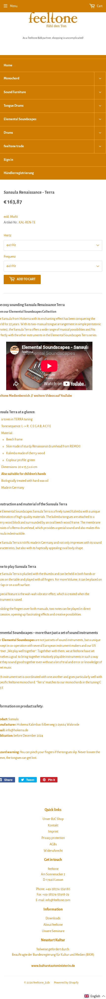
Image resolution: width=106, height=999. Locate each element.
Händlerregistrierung (19, 173)
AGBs (53, 844)
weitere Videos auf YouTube (53, 395)
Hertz (7, 235)
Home (8, 65)
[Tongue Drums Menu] (100, 106)
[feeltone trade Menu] (100, 146)
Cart (99, 6)
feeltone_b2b (41, 982)
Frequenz (10, 256)
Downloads (53, 918)
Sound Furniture (15, 92)
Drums (8, 132)
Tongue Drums (13, 105)
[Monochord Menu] (100, 78)
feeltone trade (14, 146)
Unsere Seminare (53, 931)
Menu (14, 6)
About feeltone (53, 924)
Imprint (53, 831)
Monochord (11, 78)
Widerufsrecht (53, 850)
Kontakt (53, 825)
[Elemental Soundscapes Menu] (100, 119)
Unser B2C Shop (53, 819)
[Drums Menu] (100, 133)
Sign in (8, 160)
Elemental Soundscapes (20, 119)
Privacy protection (53, 838)
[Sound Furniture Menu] (100, 92)
